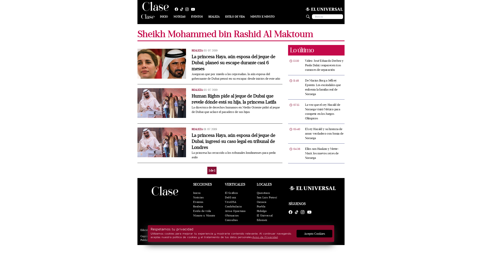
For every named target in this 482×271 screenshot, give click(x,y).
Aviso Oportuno (235, 211)
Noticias (179, 16)
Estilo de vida (235, 16)
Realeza (214, 16)
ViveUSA (230, 202)
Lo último (302, 50)
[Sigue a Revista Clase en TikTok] (182, 9)
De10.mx (230, 197)
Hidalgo (262, 211)
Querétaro (263, 193)
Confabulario (233, 206)
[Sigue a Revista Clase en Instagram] (188, 9)
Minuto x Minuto (262, 16)
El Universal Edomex (265, 218)
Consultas (231, 220)
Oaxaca (261, 202)
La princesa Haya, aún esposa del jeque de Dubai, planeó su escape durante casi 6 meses (233, 63)
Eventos (197, 16)
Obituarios (232, 215)
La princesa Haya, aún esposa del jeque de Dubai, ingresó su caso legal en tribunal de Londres (233, 141)
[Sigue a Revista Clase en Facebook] (177, 9)
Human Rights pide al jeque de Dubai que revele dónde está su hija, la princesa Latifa (234, 99)
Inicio (164, 16)
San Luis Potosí (267, 197)
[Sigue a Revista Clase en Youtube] (194, 9)
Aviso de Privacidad (265, 237)
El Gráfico (231, 193)
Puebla (261, 206)
